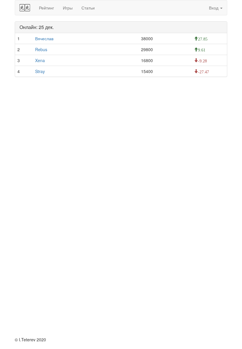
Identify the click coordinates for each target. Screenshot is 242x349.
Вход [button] (214, 8)
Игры (68, 8)
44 (24, 7)
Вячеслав (44, 38)
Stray (40, 71)
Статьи (88, 8)
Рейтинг (46, 8)
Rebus (41, 49)
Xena (40, 60)
